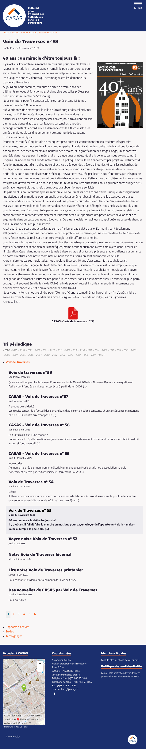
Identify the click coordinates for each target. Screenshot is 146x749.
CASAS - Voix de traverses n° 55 (39, 454)
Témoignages (14, 636)
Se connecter (13, 736)
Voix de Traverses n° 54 (31, 482)
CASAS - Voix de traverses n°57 (38, 397)
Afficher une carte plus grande (15, 727)
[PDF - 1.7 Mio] (73, 313)
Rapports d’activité (17, 627)
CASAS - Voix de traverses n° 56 (39, 425)
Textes (10, 631)
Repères (15, 33)
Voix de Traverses (28, 33)
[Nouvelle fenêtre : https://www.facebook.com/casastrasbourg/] (54, 694)
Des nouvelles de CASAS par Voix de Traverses (53, 590)
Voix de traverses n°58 (30, 372)
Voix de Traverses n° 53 (30, 511)
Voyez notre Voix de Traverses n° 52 (43, 539)
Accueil (6, 33)
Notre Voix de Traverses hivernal (40, 555)
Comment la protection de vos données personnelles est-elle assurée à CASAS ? (120, 675)
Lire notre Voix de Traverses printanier (46, 570)
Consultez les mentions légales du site (120, 660)
